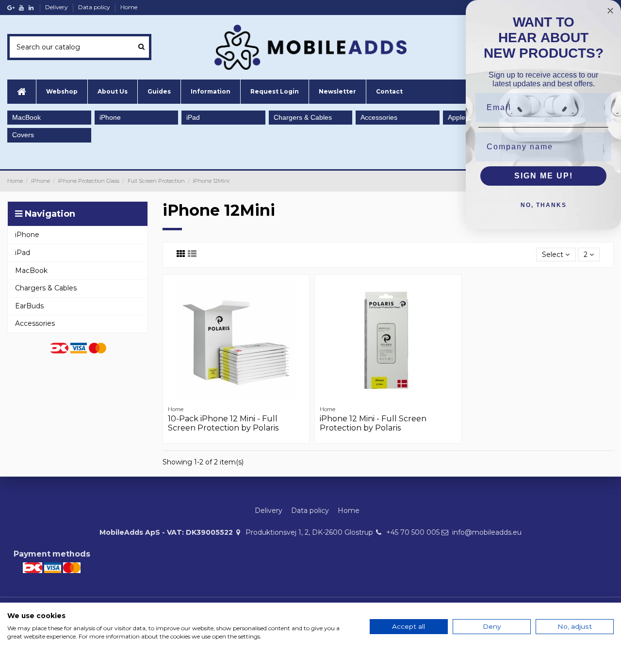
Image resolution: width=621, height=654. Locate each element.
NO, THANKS (544, 205)
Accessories (378, 117)
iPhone (110, 117)
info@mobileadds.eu (487, 532)
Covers (23, 135)
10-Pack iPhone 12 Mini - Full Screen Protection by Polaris (223, 423)
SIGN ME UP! (543, 176)
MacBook (26, 117)
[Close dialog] (610, 10)
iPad (193, 117)
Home (128, 7)
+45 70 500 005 (413, 532)
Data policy (95, 7)
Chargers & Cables (303, 117)
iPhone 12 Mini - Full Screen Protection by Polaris (373, 423)
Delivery (57, 7)
